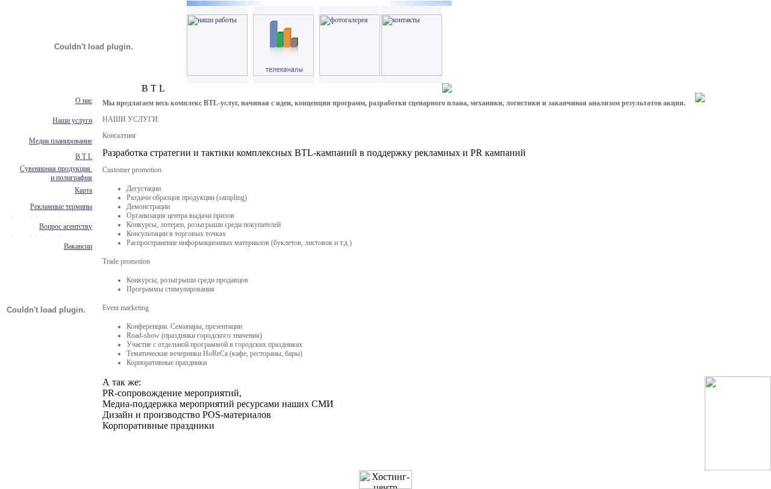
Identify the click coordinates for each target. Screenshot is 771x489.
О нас (83, 100)
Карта (83, 190)
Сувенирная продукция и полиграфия (56, 173)
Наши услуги (72, 120)
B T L (83, 156)
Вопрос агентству (65, 226)
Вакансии (78, 246)
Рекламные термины (61, 206)
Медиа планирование (60, 141)
